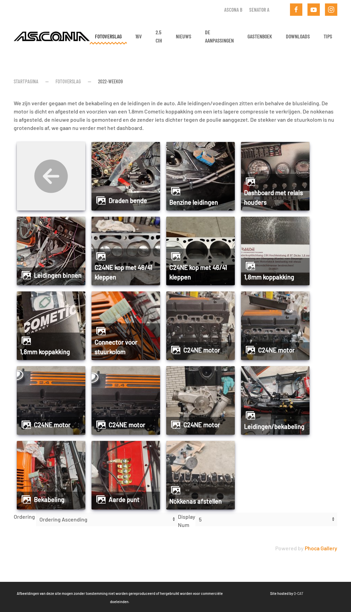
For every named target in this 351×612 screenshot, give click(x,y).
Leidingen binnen (58, 275)
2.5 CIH (159, 36)
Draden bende (128, 200)
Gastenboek (259, 36)
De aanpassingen (219, 36)
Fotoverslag (108, 36)
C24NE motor (201, 350)
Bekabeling (49, 499)
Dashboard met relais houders (273, 197)
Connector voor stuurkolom (116, 347)
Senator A (259, 10)
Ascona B (233, 10)
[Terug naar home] (52, 36)
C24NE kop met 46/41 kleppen (123, 272)
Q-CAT (298, 593)
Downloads (298, 36)
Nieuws (183, 36)
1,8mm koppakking (269, 277)
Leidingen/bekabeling (274, 426)
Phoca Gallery (321, 548)
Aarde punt (124, 499)
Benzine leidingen (193, 202)
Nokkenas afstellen (195, 501)
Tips (328, 36)
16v (138, 36)
